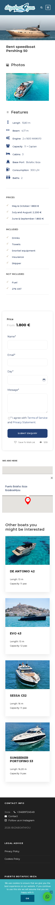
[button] (28, 501)
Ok (27, 898)
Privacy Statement (24, 422)
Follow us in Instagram (21, 820)
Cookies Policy (12, 859)
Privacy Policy (12, 851)
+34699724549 (26, 812)
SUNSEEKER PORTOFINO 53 (21, 759)
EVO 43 (15, 633)
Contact (13, 816)
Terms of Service (37, 417)
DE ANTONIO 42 (22, 571)
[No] (51, 892)
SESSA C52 (18, 695)
